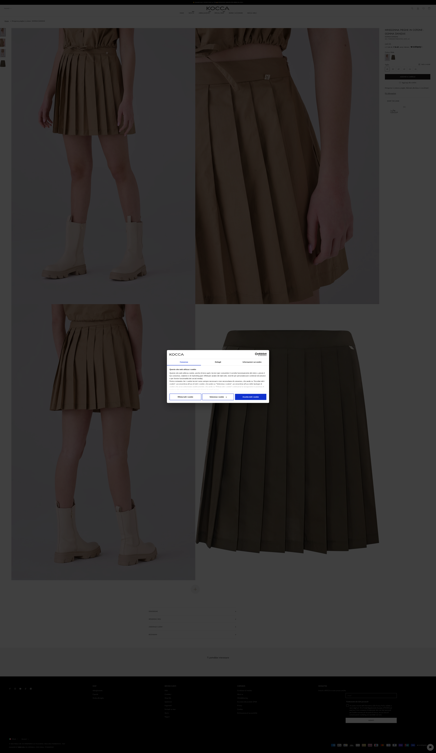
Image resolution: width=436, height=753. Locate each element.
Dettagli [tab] (218, 362)
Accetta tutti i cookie (251, 397)
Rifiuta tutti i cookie (185, 397)
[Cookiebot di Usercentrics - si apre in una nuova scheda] (257, 354)
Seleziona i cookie (217, 397)
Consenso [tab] (184, 362)
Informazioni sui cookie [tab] (252, 362)
